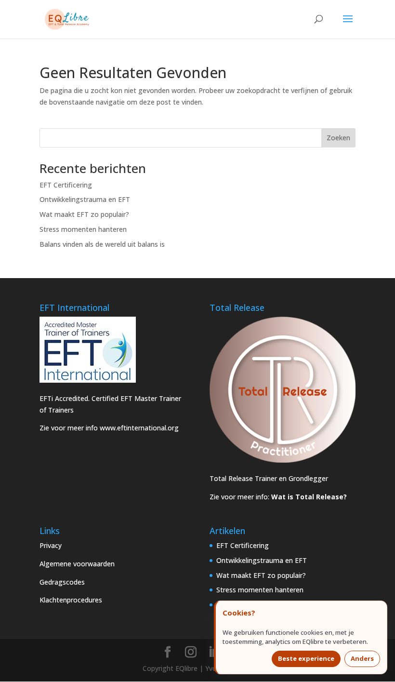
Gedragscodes (62, 582)
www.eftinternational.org (139, 427)
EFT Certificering (66, 184)
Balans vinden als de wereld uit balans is (102, 244)
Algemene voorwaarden (77, 563)
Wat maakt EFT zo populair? (84, 214)
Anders (362, 658)
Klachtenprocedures (71, 599)
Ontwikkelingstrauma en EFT (85, 199)
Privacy (51, 545)
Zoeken (338, 137)
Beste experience (306, 658)
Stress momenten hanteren (83, 229)
